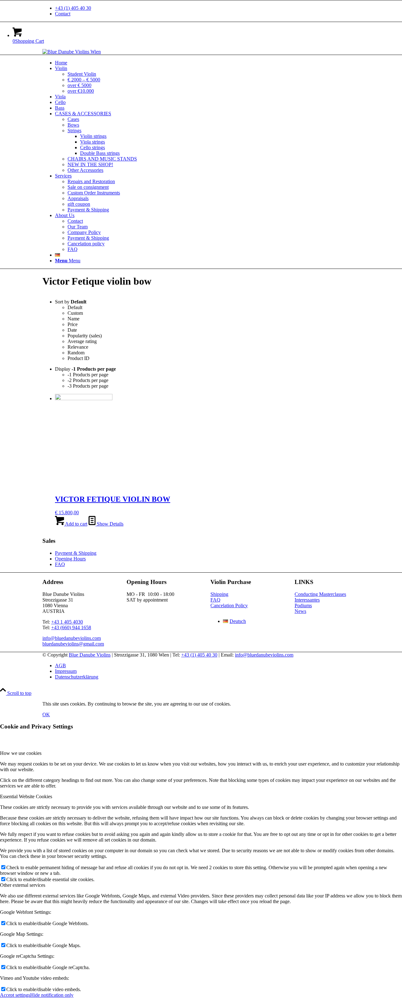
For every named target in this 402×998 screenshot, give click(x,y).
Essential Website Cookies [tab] (26, 796)
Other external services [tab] (22, 885)
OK (46, 714)
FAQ (60, 564)
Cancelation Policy (229, 605)
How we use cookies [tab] (20, 753)
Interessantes (307, 600)
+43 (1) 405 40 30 (73, 8)
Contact (62, 13)
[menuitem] (207, 8)
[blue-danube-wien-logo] (71, 51)
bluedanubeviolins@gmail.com (73, 643)
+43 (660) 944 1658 (71, 627)
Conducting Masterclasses (320, 594)
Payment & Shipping (75, 553)
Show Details (109, 523)
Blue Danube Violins (90, 654)
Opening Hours (70, 558)
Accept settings (15, 995)
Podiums (303, 605)
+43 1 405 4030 (67, 621)
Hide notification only (51, 995)
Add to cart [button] (75, 523)
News (300, 611)
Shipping (219, 594)
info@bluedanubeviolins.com (71, 638)
